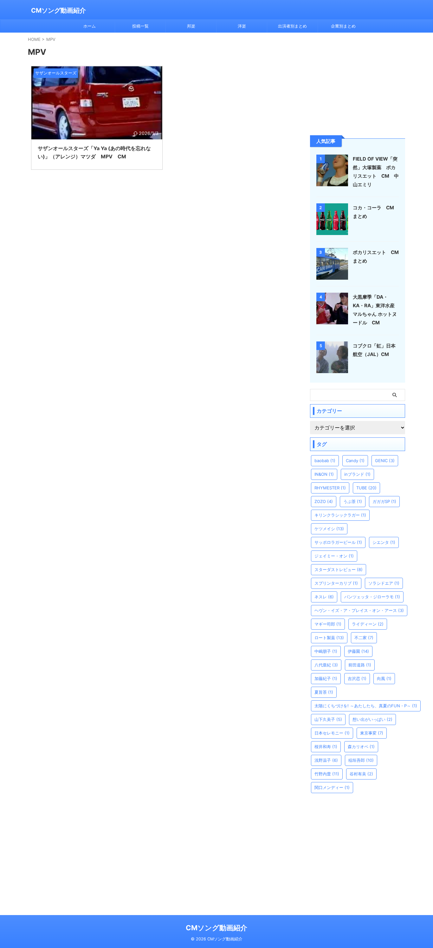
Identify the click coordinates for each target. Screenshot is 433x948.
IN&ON (324, 474)
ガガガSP (384, 501)
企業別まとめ (343, 26)
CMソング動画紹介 (58, 10)
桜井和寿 (325, 746)
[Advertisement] (357, 83)
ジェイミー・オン (334, 555)
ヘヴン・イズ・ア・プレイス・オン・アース (359, 610)
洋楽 (242, 26)
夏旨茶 (323, 692)
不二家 (363, 637)
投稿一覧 (140, 26)
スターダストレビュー (338, 569)
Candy (355, 460)
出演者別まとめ (292, 26)
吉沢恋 (357, 678)
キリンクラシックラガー (340, 515)
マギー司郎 (327, 624)
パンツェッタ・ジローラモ (372, 596)
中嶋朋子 (325, 651)
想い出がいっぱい (372, 719)
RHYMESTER (330, 487)
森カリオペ (361, 746)
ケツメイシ (329, 528)
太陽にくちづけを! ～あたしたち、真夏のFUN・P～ (365, 705)
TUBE (366, 487)
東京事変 (371, 732)
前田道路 (359, 664)
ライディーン (368, 624)
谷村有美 (361, 773)
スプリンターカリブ (336, 583)
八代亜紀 (326, 664)
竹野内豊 (326, 773)
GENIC (385, 460)
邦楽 (191, 26)
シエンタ (383, 542)
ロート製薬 (329, 637)
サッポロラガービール (338, 542)
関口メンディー (332, 787)
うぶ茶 (352, 501)
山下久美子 (328, 719)
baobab (324, 460)
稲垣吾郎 (361, 760)
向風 (384, 678)
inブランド (357, 474)
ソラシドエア (383, 583)
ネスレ (324, 596)
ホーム (89, 26)
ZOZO (323, 501)
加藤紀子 (325, 678)
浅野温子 (326, 760)
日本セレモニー (332, 732)
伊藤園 (358, 651)
